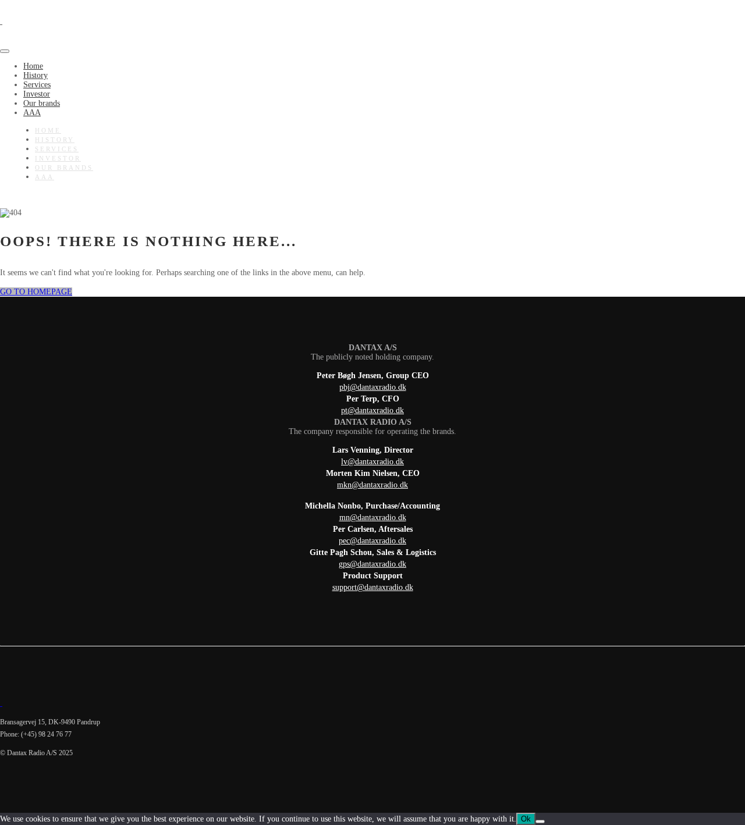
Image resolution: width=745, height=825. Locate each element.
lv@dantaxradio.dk (372, 461)
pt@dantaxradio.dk (372, 410)
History (35, 75)
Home (33, 66)
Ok (526, 819)
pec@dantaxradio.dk (372, 540)
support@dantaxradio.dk (372, 587)
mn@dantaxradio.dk (372, 517)
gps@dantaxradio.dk (372, 564)
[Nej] (540, 821)
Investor (36, 94)
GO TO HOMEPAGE (36, 291)
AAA (32, 112)
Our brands (41, 103)
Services (37, 84)
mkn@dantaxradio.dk (372, 485)
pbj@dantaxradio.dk (372, 387)
